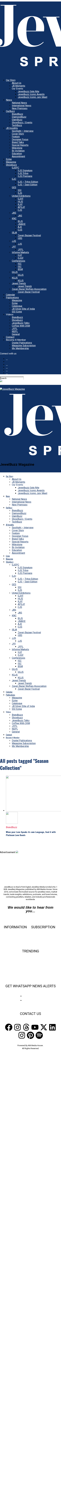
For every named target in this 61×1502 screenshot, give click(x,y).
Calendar (10, 294)
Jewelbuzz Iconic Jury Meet (32, 97)
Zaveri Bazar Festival (29, 292)
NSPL (15, 331)
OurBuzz (10, 111)
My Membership (20, 348)
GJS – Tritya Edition (28, 181)
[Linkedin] (52, 1027)
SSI (19, 190)
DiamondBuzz (19, 116)
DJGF (21, 258)
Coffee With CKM (21, 325)
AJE (20, 227)
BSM (20, 269)
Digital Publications (22, 342)
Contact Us (15, 933)
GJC (14, 179)
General (16, 334)
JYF (14, 246)
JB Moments (18, 85)
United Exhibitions (21, 196)
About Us (16, 83)
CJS (20, 210)
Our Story (11, 80)
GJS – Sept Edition (27, 184)
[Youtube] (35, 1027)
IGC (19, 263)
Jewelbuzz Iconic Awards (31, 94)
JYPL (20, 249)
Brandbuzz (17, 317)
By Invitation (18, 150)
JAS (14, 212)
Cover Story (18, 133)
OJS (20, 229)
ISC (19, 266)
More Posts (6, 849)
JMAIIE (21, 224)
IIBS (20, 238)
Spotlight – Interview (22, 131)
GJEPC (15, 167)
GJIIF (20, 198)
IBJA (14, 232)
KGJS (15, 277)
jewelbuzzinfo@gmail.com (30, 915)
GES (14, 187)
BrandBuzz (17, 114)
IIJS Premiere (25, 176)
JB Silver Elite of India (23, 308)
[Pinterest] (30, 1035)
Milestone (17, 148)
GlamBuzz (17, 119)
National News (19, 102)
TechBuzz (17, 125)
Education (17, 153)
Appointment (18, 156)
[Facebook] (8, 1027)
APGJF (21, 207)
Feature (16, 136)
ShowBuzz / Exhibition (30, 973)
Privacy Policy (15, 942)
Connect (10, 337)
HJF (20, 255)
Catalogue (17, 306)
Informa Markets (20, 252)
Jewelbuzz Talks (20, 323)
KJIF (20, 204)
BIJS (20, 221)
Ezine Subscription (43, 933)
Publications (12, 297)
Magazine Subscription (24, 345)
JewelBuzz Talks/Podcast (30, 977)
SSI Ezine (17, 311)
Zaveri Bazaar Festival (29, 235)
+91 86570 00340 (30, 1018)
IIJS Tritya (23, 173)
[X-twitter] (43, 1027)
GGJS (15, 272)
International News (21, 105)
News (9, 100)
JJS (14, 241)
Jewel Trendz (19, 283)
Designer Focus (20, 139)
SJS (20, 193)
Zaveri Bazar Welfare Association (29, 289)
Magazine (11, 162)
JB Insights (12, 128)
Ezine (9, 159)
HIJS (20, 201)
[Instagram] (17, 1027)
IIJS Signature (25, 170)
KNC (14, 218)
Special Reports (20, 145)
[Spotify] (39, 1035)
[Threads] (26, 1027)
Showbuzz (11, 164)
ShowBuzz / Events (22, 122)
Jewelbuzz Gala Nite (28, 91)
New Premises (19, 108)
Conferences (18, 260)
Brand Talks (18, 142)
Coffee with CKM (30, 969)
